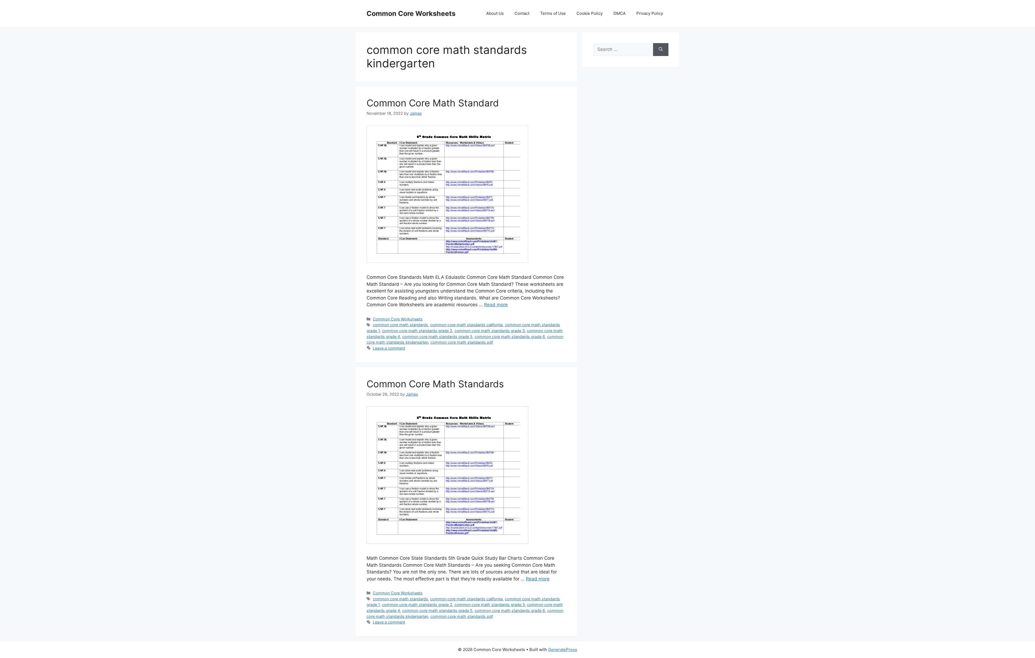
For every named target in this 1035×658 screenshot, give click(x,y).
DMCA (619, 13)
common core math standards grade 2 (417, 330)
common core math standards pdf (461, 342)
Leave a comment (389, 348)
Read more (496, 304)
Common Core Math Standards (435, 383)
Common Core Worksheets (411, 13)
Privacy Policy (649, 13)
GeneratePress (562, 649)
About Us (495, 13)
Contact (522, 13)
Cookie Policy (590, 13)
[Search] (660, 49)
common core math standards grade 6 (510, 336)
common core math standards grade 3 (489, 330)
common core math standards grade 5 (437, 336)
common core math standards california (466, 324)
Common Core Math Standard (433, 103)
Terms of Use (553, 13)
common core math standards (400, 324)
